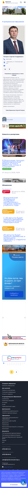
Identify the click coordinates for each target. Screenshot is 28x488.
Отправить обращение (9, 383)
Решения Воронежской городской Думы (12, 437)
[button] (2, 124)
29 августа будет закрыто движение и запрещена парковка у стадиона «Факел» (14, 238)
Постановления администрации (11, 433)
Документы (5, 423)
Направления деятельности (10, 411)
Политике (18, 479)
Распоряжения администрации (11, 435)
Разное (4, 440)
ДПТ (3, 442)
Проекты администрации (9, 413)
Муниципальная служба (9, 421)
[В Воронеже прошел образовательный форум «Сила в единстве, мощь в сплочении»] (14, 147)
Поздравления (6, 191)
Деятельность (6, 409)
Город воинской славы (8, 406)
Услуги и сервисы (7, 394)
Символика (5, 398)
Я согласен (14, 484)
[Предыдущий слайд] (3, 318)
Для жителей (6, 388)
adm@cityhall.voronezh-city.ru (11, 459)
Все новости (5, 138)
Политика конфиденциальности (8, 463)
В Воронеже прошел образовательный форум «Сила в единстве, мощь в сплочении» (13, 163)
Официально (6, 415)
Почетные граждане (8, 400)
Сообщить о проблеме (14, 294)
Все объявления (6, 189)
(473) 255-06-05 (6, 454)
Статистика (5, 424)
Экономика (5, 428)
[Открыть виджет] (24, 482)
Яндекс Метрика (6, 473)
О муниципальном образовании (13, 21)
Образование (7, 168)
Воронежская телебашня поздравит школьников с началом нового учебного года (12, 201)
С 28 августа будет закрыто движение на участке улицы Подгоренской (13, 220)
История (4, 402)
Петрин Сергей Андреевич (13, 56)
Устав (3, 404)
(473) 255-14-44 (6, 449)
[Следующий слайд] (25, 318)
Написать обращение (8, 385)
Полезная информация (8, 392)
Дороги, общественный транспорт (7, 211)
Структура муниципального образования (10, 418)
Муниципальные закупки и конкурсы (12, 426)
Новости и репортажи (8, 390)
